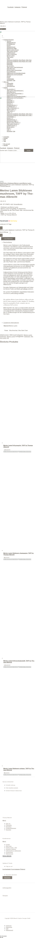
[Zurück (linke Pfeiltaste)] (0, 937)
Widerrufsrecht (9, 853)
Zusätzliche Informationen (11, 322)
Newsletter (8, 829)
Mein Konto (9, 846)
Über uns (8, 823)
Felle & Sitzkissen (8, 183)
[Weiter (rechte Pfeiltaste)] (2, 937)
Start (1, 183)
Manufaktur (8, 826)
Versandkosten (17, 204)
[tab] (19, 281)
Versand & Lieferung (11, 849)
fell (8, 338)
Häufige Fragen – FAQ (11, 847)
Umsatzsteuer (9, 852)
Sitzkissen (27, 336)
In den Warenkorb (8, 238)
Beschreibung (7, 242)
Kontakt (8, 844)
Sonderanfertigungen (11, 828)
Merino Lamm (18, 183)
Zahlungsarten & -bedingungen (13, 850)
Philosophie (9, 825)
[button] (17, 820)
